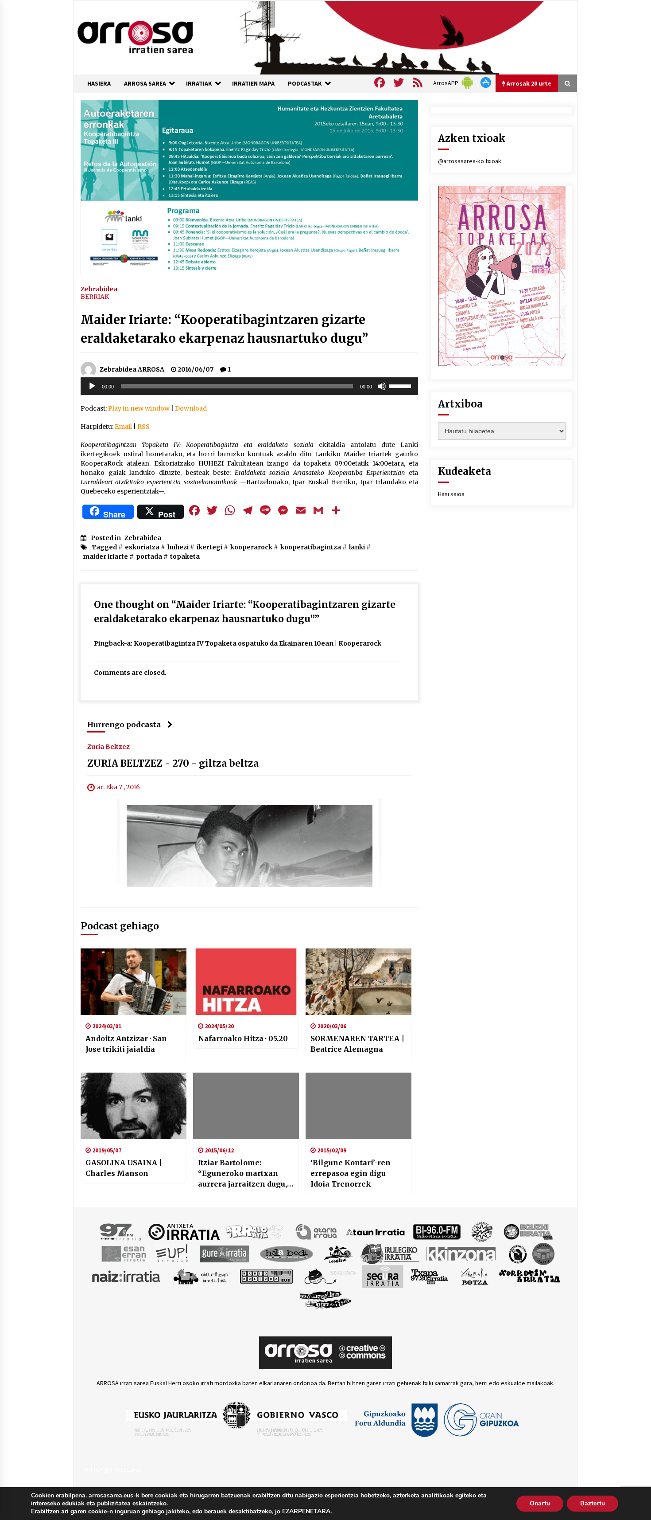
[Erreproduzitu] (92, 386)
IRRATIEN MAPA (253, 83)
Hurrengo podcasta (124, 724)
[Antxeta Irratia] (184, 1231)
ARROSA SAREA (145, 83)
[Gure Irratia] (224, 1254)
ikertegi (209, 547)
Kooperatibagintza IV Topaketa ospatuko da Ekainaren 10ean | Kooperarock (257, 643)
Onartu (540, 1503)
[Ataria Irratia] (317, 1231)
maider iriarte (105, 556)
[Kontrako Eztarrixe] (517, 1254)
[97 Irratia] (121, 1231)
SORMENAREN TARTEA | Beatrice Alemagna (357, 1044)
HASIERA (99, 83)
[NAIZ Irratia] (126, 1276)
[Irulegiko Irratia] (390, 1254)
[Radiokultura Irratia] (266, 1276)
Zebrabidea (99, 288)
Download (191, 408)
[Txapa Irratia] (429, 1276)
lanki (357, 547)
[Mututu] (381, 386)
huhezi (178, 547)
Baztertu (592, 1503)
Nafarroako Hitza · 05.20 (243, 1038)
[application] (249, 386)
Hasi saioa (451, 494)
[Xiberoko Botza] (474, 1276)
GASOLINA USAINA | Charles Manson (123, 1168)
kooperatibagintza (310, 547)
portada (149, 556)
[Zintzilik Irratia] (325, 1299)
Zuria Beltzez (108, 746)
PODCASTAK (305, 83)
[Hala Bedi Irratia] (286, 1254)
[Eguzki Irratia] (527, 1231)
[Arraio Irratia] (255, 1231)
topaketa (185, 556)
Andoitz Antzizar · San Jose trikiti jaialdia (126, 1044)
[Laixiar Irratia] (543, 1254)
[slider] (401, 385)
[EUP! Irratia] (172, 1254)
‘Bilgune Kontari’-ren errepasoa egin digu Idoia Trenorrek (350, 1173)
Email (123, 427)
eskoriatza (142, 547)
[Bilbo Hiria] (436, 1231)
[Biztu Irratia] (482, 1231)
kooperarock (251, 547)
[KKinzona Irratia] (461, 1254)
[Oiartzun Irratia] (200, 1276)
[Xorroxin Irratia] (529, 1276)
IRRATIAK (199, 83)
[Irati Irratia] (338, 1254)
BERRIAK (95, 297)
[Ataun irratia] (376, 1231)
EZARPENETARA (306, 1512)
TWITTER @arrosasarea (111, 1469)
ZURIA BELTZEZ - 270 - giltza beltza (173, 764)
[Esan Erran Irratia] (123, 1254)
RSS (143, 427)
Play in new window (139, 408)
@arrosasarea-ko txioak (469, 161)
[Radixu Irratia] (329, 1276)
